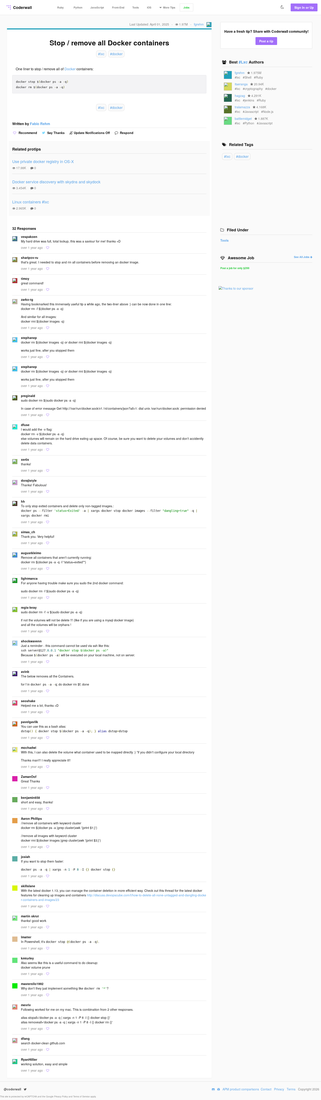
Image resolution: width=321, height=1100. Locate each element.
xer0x (25, 459)
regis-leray (29, 607)
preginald (28, 396)
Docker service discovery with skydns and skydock (56, 181)
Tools (135, 7)
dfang (25, 1038)
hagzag (240, 95)
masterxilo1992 (32, 983)
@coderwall (13, 1089)
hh (23, 501)
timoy (25, 278)
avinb (25, 671)
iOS (149, 7)
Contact (266, 1089)
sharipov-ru (29, 257)
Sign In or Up (304, 7)
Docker (70, 68)
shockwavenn (31, 641)
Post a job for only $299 (234, 268)
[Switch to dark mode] (282, 7)
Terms (291, 1089)
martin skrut (30, 916)
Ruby (60, 7)
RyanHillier (29, 1059)
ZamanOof (28, 776)
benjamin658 (30, 797)
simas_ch (28, 532)
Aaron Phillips (31, 818)
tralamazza (242, 107)
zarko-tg (27, 299)
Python (78, 7)
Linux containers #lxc (30, 202)
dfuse (25, 425)
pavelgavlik (29, 722)
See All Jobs (302, 257)
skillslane (28, 886)
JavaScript (97, 7)
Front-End (118, 7)
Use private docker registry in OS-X (43, 161)
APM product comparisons (241, 1089)
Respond (126, 133)
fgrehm (199, 24)
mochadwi (28, 747)
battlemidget (243, 118)
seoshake (28, 701)
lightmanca (29, 578)
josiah (25, 856)
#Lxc (244, 62)
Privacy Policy (61, 1096)
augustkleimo (31, 553)
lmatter (26, 937)
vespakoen (29, 236)
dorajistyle (29, 480)
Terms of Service (81, 1096)
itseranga (241, 84)
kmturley (27, 958)
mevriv (26, 1005)
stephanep (29, 337)
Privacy (279, 1089)
